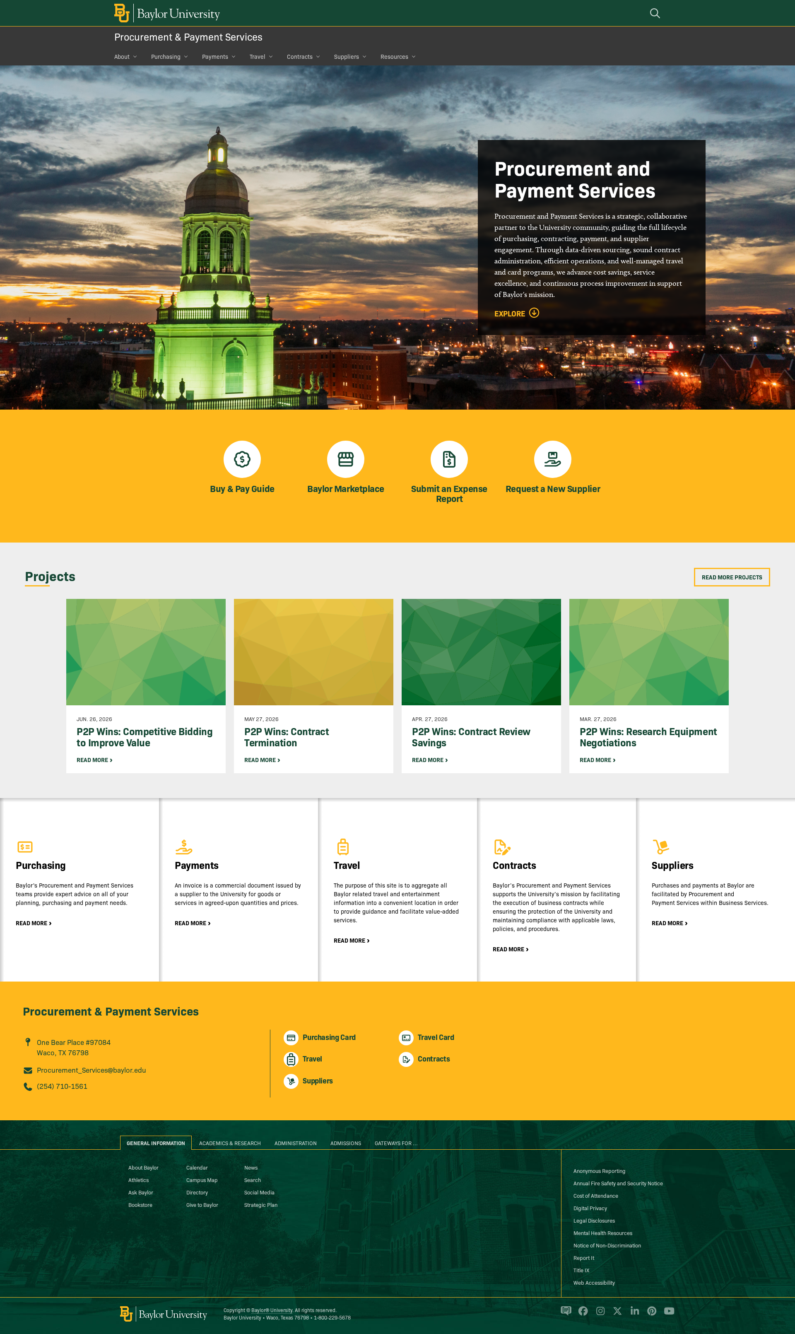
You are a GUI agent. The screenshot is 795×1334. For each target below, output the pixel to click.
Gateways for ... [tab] (396, 1142)
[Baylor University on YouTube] (667, 1314)
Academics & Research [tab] (230, 1142)
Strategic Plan (260, 1204)
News (251, 1167)
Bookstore (140, 1204)
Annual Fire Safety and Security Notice (618, 1183)
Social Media (259, 1192)
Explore (509, 313)
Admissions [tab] (345, 1142)
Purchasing (166, 56)
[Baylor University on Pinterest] (650, 1314)
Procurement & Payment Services (188, 36)
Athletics (138, 1179)
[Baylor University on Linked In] (633, 1314)
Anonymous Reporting (599, 1170)
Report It (583, 1257)
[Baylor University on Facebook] (581, 1314)
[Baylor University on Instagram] (598, 1314)
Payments (215, 56)
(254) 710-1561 (62, 1085)
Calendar (197, 1167)
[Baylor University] (166, 13)
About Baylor (143, 1167)
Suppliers (346, 56)
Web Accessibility (594, 1282)
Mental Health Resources (602, 1232)
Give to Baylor (202, 1204)
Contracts (300, 56)
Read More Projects (732, 577)
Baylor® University (271, 1309)
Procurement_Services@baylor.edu (91, 1069)
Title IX (581, 1270)
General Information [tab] (156, 1142)
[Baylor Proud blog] (564, 1314)
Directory (197, 1192)
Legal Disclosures (594, 1220)
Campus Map (202, 1179)
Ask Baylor (140, 1192)
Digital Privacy (590, 1207)
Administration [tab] (296, 1142)
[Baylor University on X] (615, 1314)
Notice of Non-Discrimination (607, 1245)
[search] (656, 13)
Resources (394, 56)
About (122, 56)
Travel (257, 56)
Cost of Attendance (595, 1195)
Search (252, 1179)
